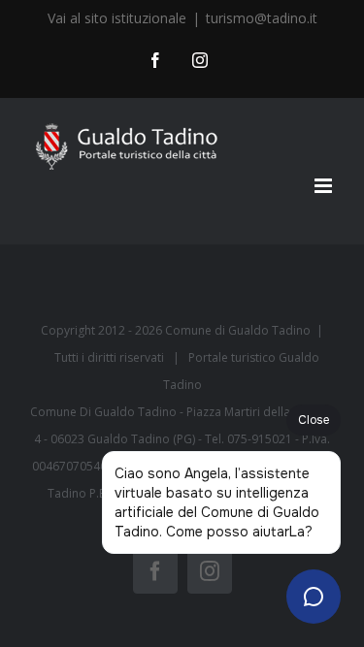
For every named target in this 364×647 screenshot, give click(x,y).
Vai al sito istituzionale (117, 18)
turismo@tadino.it (261, 18)
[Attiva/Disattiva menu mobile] (324, 186)
